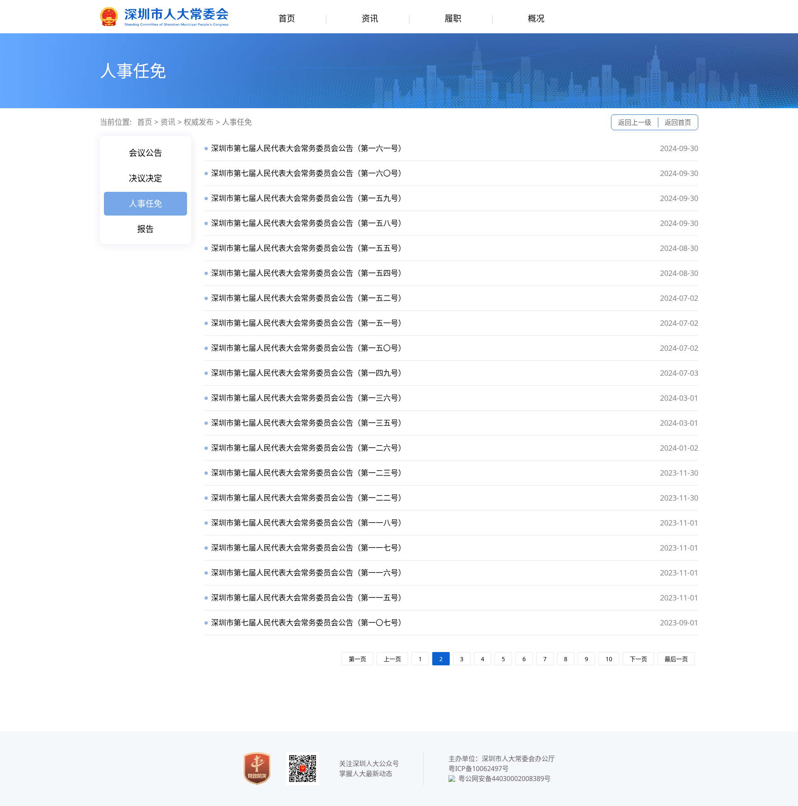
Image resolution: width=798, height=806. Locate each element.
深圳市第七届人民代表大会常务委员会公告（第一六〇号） (308, 173)
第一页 (357, 659)
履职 (453, 18)
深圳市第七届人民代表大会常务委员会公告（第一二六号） (308, 448)
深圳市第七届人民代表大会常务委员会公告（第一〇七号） (308, 622)
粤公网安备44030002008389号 (504, 778)
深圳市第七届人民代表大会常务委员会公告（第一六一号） (308, 148)
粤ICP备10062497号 (478, 768)
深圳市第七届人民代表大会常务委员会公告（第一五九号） (308, 198)
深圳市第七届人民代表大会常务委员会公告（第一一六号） (308, 573)
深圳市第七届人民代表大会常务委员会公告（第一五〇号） (308, 348)
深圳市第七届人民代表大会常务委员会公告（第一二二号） (308, 498)
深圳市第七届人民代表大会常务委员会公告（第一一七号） (308, 548)
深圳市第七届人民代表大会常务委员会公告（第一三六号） (308, 398)
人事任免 (237, 122)
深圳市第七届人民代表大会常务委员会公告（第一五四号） (308, 273)
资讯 (370, 18)
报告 (145, 229)
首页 (286, 18)
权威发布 (199, 122)
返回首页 (678, 122)
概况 (536, 18)
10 (609, 659)
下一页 (638, 659)
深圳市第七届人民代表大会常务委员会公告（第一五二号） (308, 298)
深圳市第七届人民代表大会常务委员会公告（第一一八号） (308, 523)
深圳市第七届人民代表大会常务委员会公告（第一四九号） (308, 373)
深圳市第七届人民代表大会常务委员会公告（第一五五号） (308, 248)
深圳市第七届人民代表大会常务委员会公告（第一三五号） (308, 423)
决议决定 (145, 178)
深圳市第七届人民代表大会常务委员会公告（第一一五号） (308, 598)
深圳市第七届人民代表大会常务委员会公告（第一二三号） (308, 473)
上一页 (392, 659)
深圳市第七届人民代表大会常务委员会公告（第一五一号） (308, 323)
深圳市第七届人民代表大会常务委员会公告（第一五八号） (308, 223)
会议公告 (145, 153)
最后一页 (676, 659)
